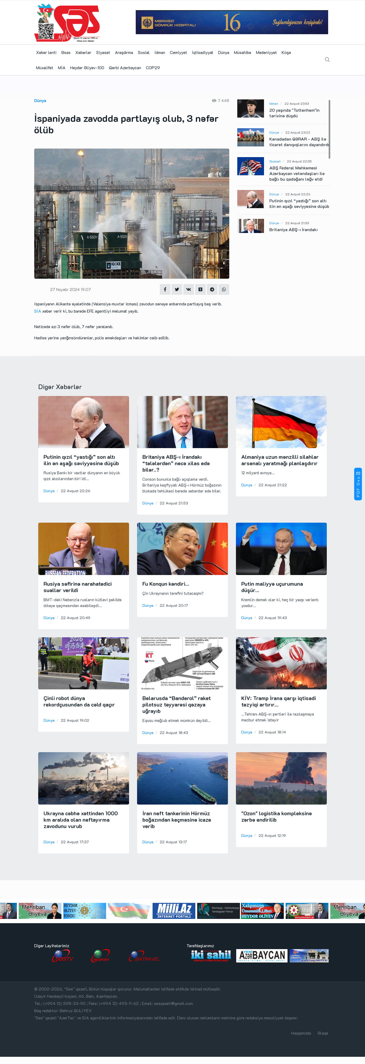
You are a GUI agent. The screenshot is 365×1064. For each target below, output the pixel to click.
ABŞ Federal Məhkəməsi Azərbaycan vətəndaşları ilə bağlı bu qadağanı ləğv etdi (297, 173)
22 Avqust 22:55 (299, 161)
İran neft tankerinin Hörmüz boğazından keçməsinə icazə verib (176, 819)
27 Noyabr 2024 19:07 (70, 289)
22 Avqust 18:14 (272, 732)
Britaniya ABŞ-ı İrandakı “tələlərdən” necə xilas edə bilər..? (176, 463)
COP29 (153, 67)
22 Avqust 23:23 (297, 132)
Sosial (144, 52)
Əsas (66, 52)
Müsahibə (242, 52)
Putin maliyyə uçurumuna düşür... (272, 586)
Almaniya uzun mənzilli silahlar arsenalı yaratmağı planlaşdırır (280, 459)
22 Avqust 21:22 (273, 485)
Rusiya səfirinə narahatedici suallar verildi (78, 586)
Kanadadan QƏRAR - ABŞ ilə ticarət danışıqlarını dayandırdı (299, 141)
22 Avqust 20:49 (75, 617)
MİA (61, 67)
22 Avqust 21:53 (297, 223)
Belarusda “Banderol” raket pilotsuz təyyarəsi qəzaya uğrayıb (176, 704)
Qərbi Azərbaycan (125, 67)
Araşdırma (124, 52)
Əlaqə (322, 1033)
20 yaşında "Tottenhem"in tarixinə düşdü (294, 112)
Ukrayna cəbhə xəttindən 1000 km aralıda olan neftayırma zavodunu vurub (81, 819)
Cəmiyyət (178, 52)
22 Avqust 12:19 (272, 835)
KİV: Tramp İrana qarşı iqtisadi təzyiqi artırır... (278, 701)
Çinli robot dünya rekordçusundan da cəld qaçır (79, 701)
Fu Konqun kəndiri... (165, 583)
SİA (37, 311)
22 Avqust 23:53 (297, 103)
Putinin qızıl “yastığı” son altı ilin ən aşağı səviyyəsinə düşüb (299, 203)
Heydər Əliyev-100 (87, 67)
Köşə (286, 52)
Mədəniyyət (266, 52)
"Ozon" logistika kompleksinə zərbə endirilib (276, 816)
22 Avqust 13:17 (173, 842)
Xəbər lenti (46, 52)
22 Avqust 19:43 (273, 617)
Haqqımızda (301, 1033)
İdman (159, 52)
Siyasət (103, 52)
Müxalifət (44, 67)
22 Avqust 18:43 (174, 732)
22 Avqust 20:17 (174, 605)
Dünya (223, 52)
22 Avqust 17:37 (75, 842)
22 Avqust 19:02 (75, 720)
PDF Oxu (358, 486)
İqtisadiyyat (202, 52)
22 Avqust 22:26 (297, 194)
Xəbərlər (83, 52)
